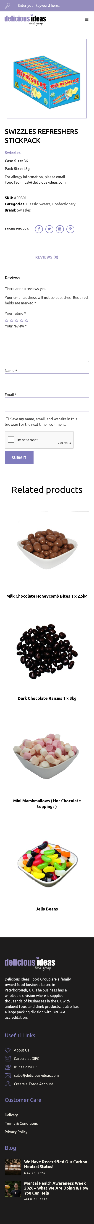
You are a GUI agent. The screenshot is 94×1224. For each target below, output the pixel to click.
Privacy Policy (16, 1132)
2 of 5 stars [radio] (12, 320)
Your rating (15, 313)
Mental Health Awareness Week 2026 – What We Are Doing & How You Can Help (56, 1188)
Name (11, 371)
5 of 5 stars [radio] (27, 320)
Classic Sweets (38, 204)
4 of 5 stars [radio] (22, 320)
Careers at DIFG (26, 1059)
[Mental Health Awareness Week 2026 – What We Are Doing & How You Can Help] (13, 1189)
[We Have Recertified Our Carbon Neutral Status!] (13, 1167)
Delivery (11, 1115)
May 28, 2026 (34, 1173)
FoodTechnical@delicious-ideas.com (35, 182)
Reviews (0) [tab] (46, 257)
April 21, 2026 (35, 1199)
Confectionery (64, 204)
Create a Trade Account (33, 1084)
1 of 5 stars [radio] (7, 320)
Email (11, 395)
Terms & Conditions (21, 1123)
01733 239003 (25, 1067)
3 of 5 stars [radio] (17, 320)
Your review (16, 326)
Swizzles (13, 153)
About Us (21, 1050)
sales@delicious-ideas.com (36, 1075)
